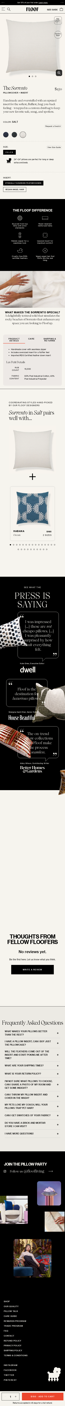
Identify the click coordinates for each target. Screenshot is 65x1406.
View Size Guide (54, 147)
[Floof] (32, 9)
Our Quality (11, 1306)
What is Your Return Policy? (23, 1073)
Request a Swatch (53, 126)
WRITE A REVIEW (32, 969)
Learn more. (43, 3)
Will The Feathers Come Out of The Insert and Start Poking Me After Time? (27, 1054)
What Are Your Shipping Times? (24, 1065)
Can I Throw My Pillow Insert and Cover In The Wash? (26, 1096)
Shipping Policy (13, 1350)
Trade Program (13, 1326)
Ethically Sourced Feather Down (23, 183)
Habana (18, 531)
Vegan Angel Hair (14, 189)
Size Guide (52, 9)
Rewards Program (15, 1321)
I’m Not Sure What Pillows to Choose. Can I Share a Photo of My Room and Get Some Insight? (29, 1084)
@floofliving (34, 1171)
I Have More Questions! (19, 1133)
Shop (7, 1301)
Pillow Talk (11, 1311)
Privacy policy (12, 1345)
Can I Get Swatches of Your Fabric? (27, 1115)
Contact (9, 1336)
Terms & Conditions (15, 1355)
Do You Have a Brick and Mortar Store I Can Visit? (25, 1124)
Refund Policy (12, 1341)
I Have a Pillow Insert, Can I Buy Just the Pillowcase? (28, 1043)
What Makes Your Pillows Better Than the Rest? (26, 1033)
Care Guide (10, 1316)
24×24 (9, 152)
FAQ (6, 1331)
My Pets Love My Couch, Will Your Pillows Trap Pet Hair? (26, 1106)
